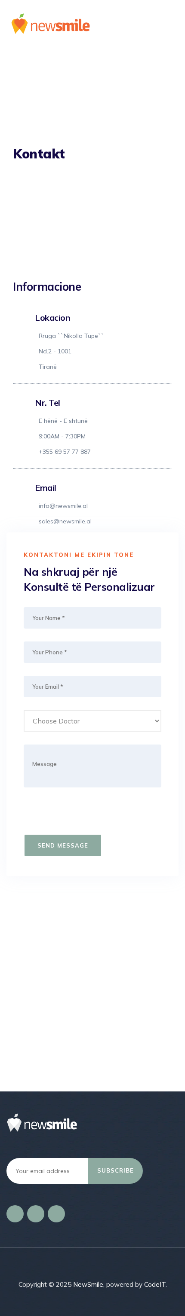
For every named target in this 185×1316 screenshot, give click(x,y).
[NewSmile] (95, 23)
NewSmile (88, 1284)
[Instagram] (56, 1213)
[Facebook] (15, 1213)
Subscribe (115, 1170)
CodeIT (155, 1284)
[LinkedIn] (35, 1213)
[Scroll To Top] (166, 1302)
